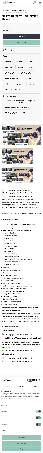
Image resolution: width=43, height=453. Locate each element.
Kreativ (21, 10)
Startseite (5, 10)
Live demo (21, 36)
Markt (14, 10)
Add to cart (21, 43)
